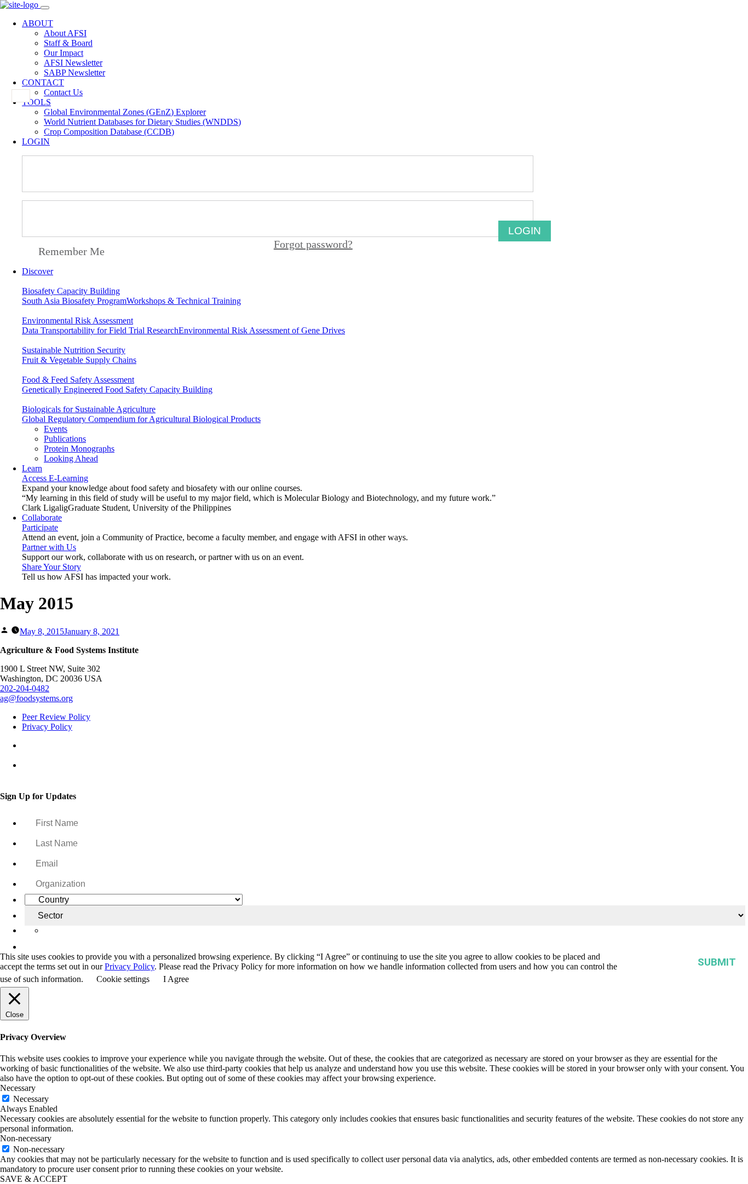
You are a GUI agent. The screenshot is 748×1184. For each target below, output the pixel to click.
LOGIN (36, 141)
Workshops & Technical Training (183, 300)
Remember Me (71, 251)
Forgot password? (313, 244)
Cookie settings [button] (122, 979)
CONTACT (43, 82)
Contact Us (63, 92)
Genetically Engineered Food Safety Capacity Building (117, 389)
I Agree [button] (176, 979)
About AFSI (65, 33)
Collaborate (42, 517)
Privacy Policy (47, 726)
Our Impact (63, 52)
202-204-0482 (24, 688)
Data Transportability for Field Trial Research (100, 330)
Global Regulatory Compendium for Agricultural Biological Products (141, 419)
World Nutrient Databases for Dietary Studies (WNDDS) (142, 121)
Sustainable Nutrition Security (73, 350)
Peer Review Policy (56, 716)
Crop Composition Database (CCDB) (109, 131)
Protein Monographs (79, 448)
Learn (32, 468)
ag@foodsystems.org (36, 698)
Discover (37, 271)
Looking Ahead (71, 458)
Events (55, 429)
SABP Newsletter (74, 72)
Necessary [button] (18, 1088)
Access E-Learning (55, 478)
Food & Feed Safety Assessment (78, 379)
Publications (65, 438)
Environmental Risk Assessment (77, 320)
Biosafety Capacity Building (71, 291)
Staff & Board (68, 43)
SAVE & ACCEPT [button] (33, 1178)
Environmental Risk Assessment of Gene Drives (262, 330)
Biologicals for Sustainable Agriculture (89, 409)
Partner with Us (49, 547)
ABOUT (37, 23)
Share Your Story (51, 566)
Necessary (31, 1099)
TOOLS (36, 102)
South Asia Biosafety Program (74, 300)
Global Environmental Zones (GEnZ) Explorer (125, 112)
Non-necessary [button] (25, 1138)
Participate (40, 527)
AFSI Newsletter (73, 62)
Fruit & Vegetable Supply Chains (79, 360)
